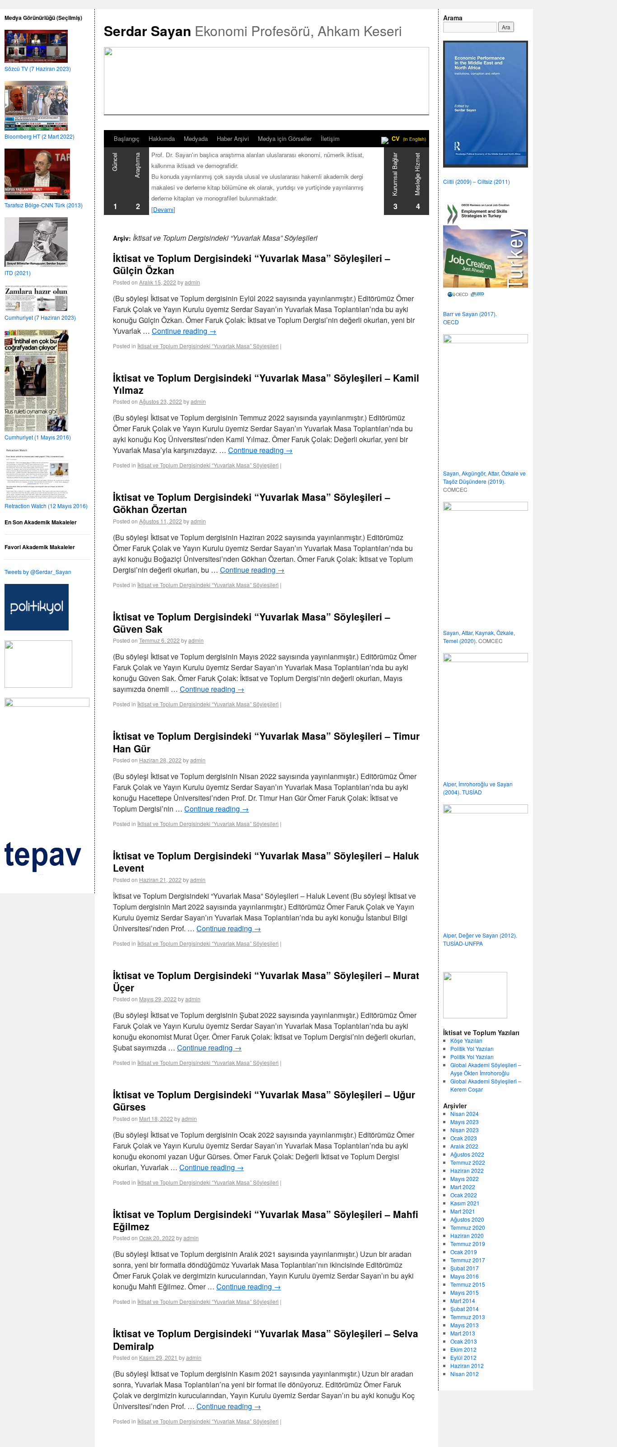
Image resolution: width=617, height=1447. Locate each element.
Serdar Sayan (147, 30)
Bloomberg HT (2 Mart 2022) (40, 136)
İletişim (330, 138)
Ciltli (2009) (457, 181)
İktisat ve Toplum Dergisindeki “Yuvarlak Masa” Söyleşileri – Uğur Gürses (264, 1100)
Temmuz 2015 (467, 1284)
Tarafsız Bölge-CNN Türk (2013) (44, 205)
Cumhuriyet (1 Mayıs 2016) (38, 437)
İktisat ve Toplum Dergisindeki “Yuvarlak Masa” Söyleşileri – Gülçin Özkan (251, 264)
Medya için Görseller (285, 138)
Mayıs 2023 (464, 1121)
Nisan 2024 (464, 1113)
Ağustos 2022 (467, 1154)
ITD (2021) (18, 272)
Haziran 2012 (467, 1365)
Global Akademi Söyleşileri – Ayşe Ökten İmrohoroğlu (485, 1069)
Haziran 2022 (467, 1170)
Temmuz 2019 (467, 1243)
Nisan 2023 (464, 1130)
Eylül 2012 (463, 1357)
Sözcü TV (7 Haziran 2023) (38, 68)
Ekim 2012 (463, 1349)
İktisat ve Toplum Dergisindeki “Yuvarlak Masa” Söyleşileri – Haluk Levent (266, 861)
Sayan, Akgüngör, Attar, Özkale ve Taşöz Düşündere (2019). (484, 477)
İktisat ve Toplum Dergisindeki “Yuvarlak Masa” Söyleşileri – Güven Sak (251, 622)
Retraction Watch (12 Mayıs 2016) (46, 505)
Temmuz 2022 (467, 1162)
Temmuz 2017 (467, 1260)
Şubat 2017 (464, 1268)
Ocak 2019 (463, 1252)
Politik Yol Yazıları (472, 1048)
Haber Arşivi (233, 138)
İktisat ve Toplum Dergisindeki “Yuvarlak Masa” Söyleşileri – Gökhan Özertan (251, 503)
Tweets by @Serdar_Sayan (38, 571)
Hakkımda (162, 138)
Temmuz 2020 (467, 1227)
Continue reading (184, 331)
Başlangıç (127, 138)
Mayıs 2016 (464, 1276)
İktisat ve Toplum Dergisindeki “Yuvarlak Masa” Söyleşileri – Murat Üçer (266, 981)
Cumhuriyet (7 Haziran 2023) (40, 317)
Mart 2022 (462, 1186)
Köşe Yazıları (466, 1040)
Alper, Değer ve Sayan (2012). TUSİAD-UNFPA (480, 939)
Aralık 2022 (464, 1146)
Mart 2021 (462, 1211)
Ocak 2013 (463, 1341)
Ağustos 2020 (467, 1219)
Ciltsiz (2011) (493, 181)
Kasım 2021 (465, 1203)
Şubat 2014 (464, 1308)
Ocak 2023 (463, 1138)
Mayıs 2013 (464, 1325)
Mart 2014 (462, 1300)
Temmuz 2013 (467, 1317)
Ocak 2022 (463, 1195)
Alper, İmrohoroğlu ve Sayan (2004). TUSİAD (478, 788)
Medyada (196, 138)
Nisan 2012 (464, 1373)
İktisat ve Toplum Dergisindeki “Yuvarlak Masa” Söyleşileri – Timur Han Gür (266, 742)
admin (192, 282)
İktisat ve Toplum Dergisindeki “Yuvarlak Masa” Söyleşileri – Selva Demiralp (265, 1339)
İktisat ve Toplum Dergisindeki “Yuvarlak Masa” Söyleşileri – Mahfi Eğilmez (265, 1220)
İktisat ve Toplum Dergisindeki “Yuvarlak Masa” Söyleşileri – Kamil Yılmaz (266, 384)
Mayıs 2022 (464, 1178)
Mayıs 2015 (464, 1292)
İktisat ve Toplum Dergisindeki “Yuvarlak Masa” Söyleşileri (208, 346)
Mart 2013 (462, 1333)
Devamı (163, 209)
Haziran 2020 (467, 1235)
